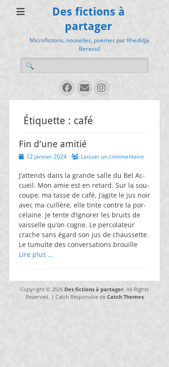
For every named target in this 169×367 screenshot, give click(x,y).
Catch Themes (125, 296)
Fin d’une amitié (53, 144)
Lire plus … (36, 254)
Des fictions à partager (93, 289)
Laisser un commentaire (112, 156)
